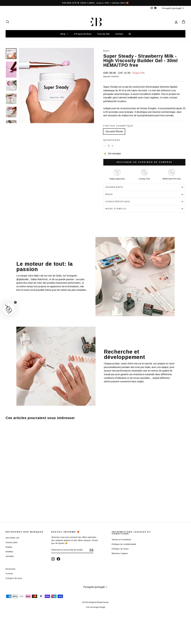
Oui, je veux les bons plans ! (114, 336)
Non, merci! (114, 350)
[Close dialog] (146, 282)
